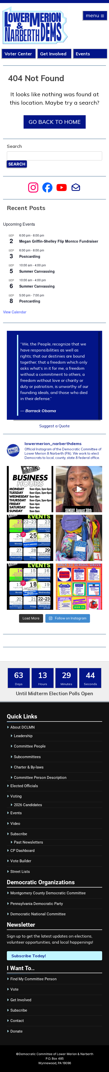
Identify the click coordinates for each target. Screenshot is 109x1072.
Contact (17, 1020)
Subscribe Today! (28, 955)
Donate (16, 1031)
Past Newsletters (28, 842)
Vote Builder (20, 861)
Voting (16, 796)
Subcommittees (27, 757)
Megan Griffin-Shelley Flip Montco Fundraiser (58, 241)
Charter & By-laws (29, 767)
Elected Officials (24, 786)
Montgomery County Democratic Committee (48, 893)
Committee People (30, 746)
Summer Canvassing (37, 271)
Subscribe (18, 834)
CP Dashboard (22, 850)
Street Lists (20, 871)
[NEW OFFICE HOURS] (30, 489)
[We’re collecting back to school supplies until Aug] (79, 587)
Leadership (23, 736)
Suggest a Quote (54, 425)
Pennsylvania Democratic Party (36, 903)
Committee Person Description (40, 777)
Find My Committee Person (33, 979)
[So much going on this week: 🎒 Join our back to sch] (30, 587)
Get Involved (53, 53)
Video (15, 823)
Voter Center (18, 53)
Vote (14, 989)
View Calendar (14, 311)
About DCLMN (22, 727)
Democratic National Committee (38, 914)
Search (14, 146)
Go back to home (55, 121)
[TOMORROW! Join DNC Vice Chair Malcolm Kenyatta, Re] (79, 489)
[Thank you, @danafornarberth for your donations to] (79, 538)
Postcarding (29, 256)
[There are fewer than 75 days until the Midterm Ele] (30, 538)
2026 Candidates (28, 805)
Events (83, 53)
